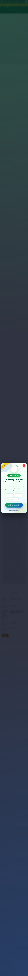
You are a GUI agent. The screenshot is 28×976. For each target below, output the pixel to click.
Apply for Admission (14, 505)
